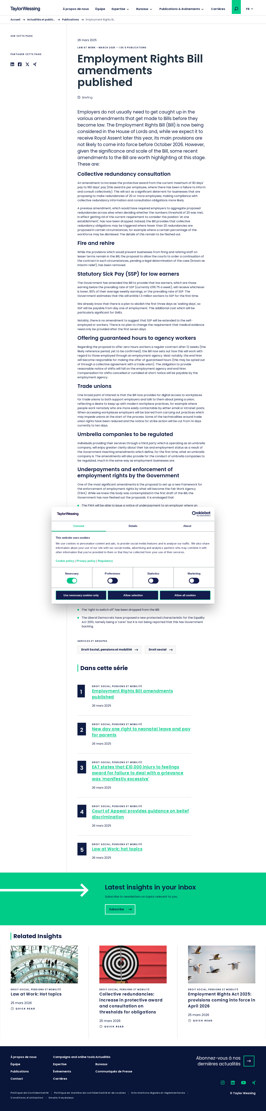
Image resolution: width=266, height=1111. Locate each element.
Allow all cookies (185, 595)
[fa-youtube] (240, 1083)
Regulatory (105, 560)
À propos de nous (76, 9)
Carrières (218, 9)
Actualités (102, 1057)
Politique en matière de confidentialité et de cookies (90, 1092)
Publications (70, 19)
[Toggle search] (236, 8)
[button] (236, 8)
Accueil (15, 19)
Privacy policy (86, 560)
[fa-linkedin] (230, 1083)
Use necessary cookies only (81, 595)
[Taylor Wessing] (25, 9)
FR (248, 9)
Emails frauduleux (61, 1097)
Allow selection (133, 595)
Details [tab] (133, 525)
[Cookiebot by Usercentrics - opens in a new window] (194, 514)
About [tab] (187, 525)
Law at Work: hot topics (117, 849)
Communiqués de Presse (113, 1071)
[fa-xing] (251, 1083)
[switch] (112, 581)
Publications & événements (179, 9)
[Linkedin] (12, 64)
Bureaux (142, 9)
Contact (16, 1079)
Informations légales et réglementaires (158, 1092)
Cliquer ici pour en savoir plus (44, 983)
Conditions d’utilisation (26, 1097)
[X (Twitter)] (27, 64)
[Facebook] (20, 64)
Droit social (157, 649)
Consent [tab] (78, 525)
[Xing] (34, 64)
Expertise (118, 9)
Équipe (100, 9)
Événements (62, 1071)
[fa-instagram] (219, 1083)
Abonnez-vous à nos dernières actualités (218, 1061)
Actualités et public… (41, 19)
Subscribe (133, 899)
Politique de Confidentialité (29, 1092)
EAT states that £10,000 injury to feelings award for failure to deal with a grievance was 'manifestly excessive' (137, 773)
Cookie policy (65, 560)
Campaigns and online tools (74, 1057)
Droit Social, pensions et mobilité (106, 649)
